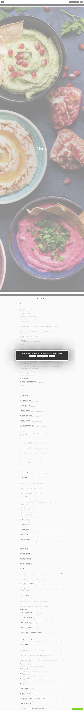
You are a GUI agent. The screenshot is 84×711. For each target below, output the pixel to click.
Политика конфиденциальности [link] (42, 357)
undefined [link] (42, 358)
